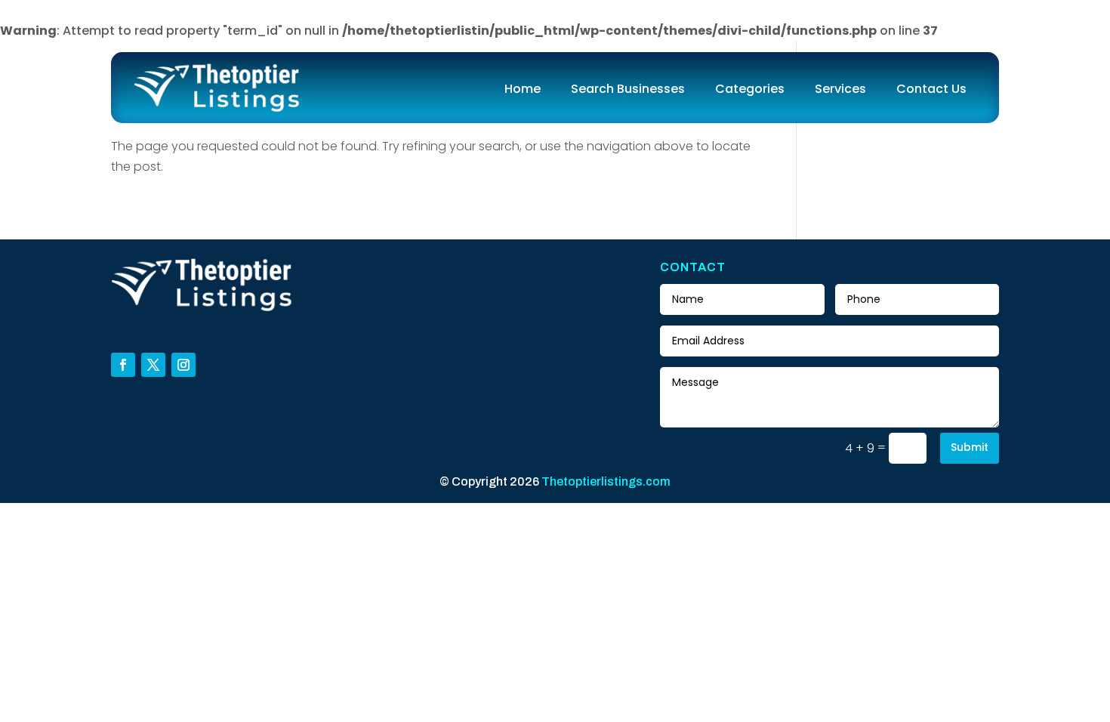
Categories (750, 88)
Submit (969, 447)
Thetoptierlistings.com (606, 481)
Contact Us (931, 88)
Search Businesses (628, 88)
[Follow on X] (153, 365)
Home (522, 88)
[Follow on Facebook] (123, 365)
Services (840, 88)
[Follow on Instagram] (183, 365)
